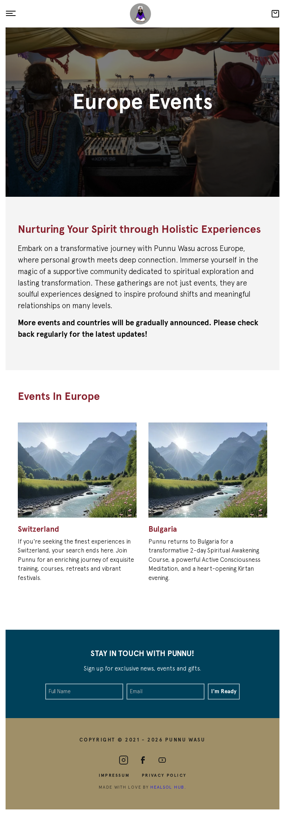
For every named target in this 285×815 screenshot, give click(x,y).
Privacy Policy (164, 774)
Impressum (114, 774)
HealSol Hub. (168, 787)
